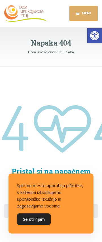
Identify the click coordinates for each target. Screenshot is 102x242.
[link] (94, 35)
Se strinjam (34, 219)
